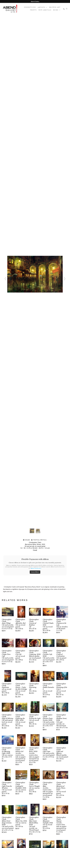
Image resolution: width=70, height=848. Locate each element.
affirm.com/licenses (36, 568)
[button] (42, 7)
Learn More (35, 572)
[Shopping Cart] (66, 8)
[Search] (64, 9)
